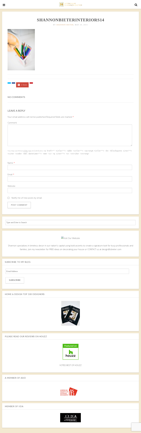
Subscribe (15, 280)
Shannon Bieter (65, 25)
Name (10, 162)
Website (11, 186)
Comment (12, 122)
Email (10, 174)
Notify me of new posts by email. (27, 197)
